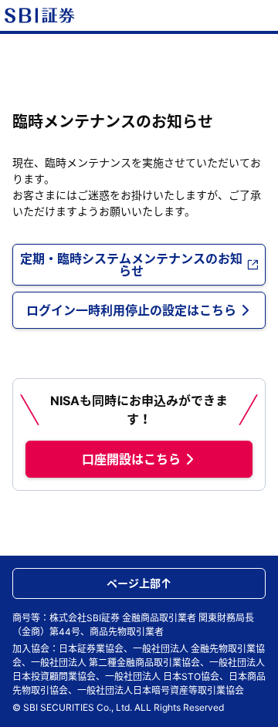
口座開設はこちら (131, 459)
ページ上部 (134, 583)
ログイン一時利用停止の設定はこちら (131, 310)
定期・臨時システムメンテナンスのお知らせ (131, 265)
